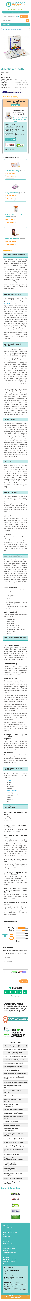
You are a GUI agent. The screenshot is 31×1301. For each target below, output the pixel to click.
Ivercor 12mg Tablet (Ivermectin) (13, 1178)
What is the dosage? (11, 492)
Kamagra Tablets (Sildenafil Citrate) (14, 1139)
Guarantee (6, 1239)
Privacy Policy (7, 1230)
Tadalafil (7, 304)
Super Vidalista (11, 790)
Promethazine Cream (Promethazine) (15, 1073)
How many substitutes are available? (13, 769)
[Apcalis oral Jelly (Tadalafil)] (16, 46)
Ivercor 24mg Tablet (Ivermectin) (14, 1110)
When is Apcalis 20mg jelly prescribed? (13, 344)
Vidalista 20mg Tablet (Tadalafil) (13, 1113)
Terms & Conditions (9, 1228)
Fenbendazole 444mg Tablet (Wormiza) (12, 1100)
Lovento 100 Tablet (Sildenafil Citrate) (15, 1056)
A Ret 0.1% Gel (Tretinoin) (11, 1122)
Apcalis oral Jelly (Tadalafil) (14, 29)
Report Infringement (9, 1253)
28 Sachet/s (10, 127)
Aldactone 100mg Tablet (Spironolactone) (11, 1129)
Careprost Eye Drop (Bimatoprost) (14, 1146)
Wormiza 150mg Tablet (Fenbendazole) (15, 1082)
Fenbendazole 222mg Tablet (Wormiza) (12, 1091)
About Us (5, 1225)
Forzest (9, 780)
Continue (24, 981)
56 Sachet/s (10, 131)
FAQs (4, 1234)
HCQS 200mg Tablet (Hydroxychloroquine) (10, 1164)
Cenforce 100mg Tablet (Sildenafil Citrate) (14, 1150)
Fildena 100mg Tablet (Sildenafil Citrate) (13, 1117)
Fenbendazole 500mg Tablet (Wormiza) (12, 1086)
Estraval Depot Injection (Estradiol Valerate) (14, 1078)
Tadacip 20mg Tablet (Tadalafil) (13, 1142)
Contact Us (6, 1237)
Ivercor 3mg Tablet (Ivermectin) (13, 1067)
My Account (6, 1257)
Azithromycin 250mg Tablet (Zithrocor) (15, 1049)
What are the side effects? (13, 556)
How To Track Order (9, 1246)
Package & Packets (9, 1261)
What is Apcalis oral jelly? (12, 294)
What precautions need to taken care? (15, 638)
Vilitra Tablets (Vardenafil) (11, 1154)
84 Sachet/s (10, 135)
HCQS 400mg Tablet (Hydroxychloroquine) (10, 1169)
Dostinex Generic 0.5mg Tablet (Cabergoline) (13, 1174)
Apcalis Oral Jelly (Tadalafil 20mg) (15, 102)
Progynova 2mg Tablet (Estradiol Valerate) (13, 1134)
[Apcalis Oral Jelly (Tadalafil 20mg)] (8, 115)
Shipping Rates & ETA (9, 1259)
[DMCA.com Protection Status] (15, 1193)
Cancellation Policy (9, 1248)
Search (24, 16)
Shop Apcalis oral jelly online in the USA (15, 255)
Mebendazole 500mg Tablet (12, 1096)
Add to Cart (10, 139)
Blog (4, 1264)
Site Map (5, 1250)
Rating (7, 953)
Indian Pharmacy (8, 1243)
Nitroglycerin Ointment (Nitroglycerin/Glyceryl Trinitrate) (14, 1158)
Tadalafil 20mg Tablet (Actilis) (13, 1053)
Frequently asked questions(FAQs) (10, 806)
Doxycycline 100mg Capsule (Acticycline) (12, 1182)
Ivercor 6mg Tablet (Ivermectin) (13, 1063)
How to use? (8, 462)
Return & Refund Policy (10, 1232)
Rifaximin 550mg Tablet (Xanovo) (14, 1060)
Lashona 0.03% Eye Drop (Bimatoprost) (15, 1046)
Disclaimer (6, 1241)
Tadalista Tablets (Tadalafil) (12, 1125)
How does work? (9, 419)
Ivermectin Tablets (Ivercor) (12, 1070)
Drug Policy (6, 1255)
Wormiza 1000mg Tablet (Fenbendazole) (11, 1105)
